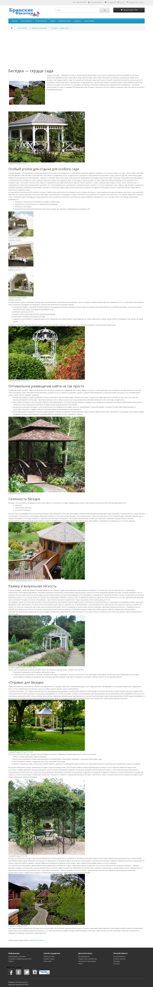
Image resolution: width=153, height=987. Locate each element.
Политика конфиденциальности (19, 959)
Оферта (11, 961)
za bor (19, 270)
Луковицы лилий (64, 21)
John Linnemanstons (36, 581)
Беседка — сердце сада (60, 28)
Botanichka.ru (39, 940)
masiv (25, 164)
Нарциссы (77, 21)
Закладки (116, 961)
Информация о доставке (17, 956)
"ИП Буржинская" (22, 982)
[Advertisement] (76, 49)
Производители (84, 956)
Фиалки (15, 21)
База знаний (89, 21)
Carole (25, 856)
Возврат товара (48, 959)
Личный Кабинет (119, 956)
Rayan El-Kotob (28, 752)
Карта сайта (47, 961)
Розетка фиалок (41, 21)
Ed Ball (25, 926)
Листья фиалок (26, 21)
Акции (80, 964)
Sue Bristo (26, 381)
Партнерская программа (87, 961)
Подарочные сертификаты (87, 959)
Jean (36, 667)
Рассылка (116, 964)
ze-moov (26, 493)
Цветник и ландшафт (39, 28)
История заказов (119, 959)
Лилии (52, 21)
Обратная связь (49, 956)
